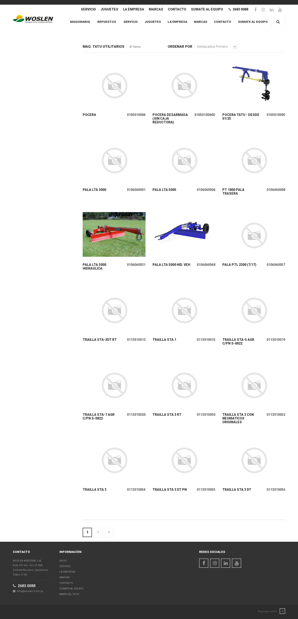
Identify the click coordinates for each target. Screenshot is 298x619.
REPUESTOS (106, 22)
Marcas (156, 9)
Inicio (63, 560)
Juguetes (109, 9)
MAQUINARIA (80, 22)
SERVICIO (88, 9)
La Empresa (133, 9)
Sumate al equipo (207, 9)
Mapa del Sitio (69, 594)
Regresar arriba (267, 611)
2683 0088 (239, 9)
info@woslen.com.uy (29, 591)
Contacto (177, 9)
